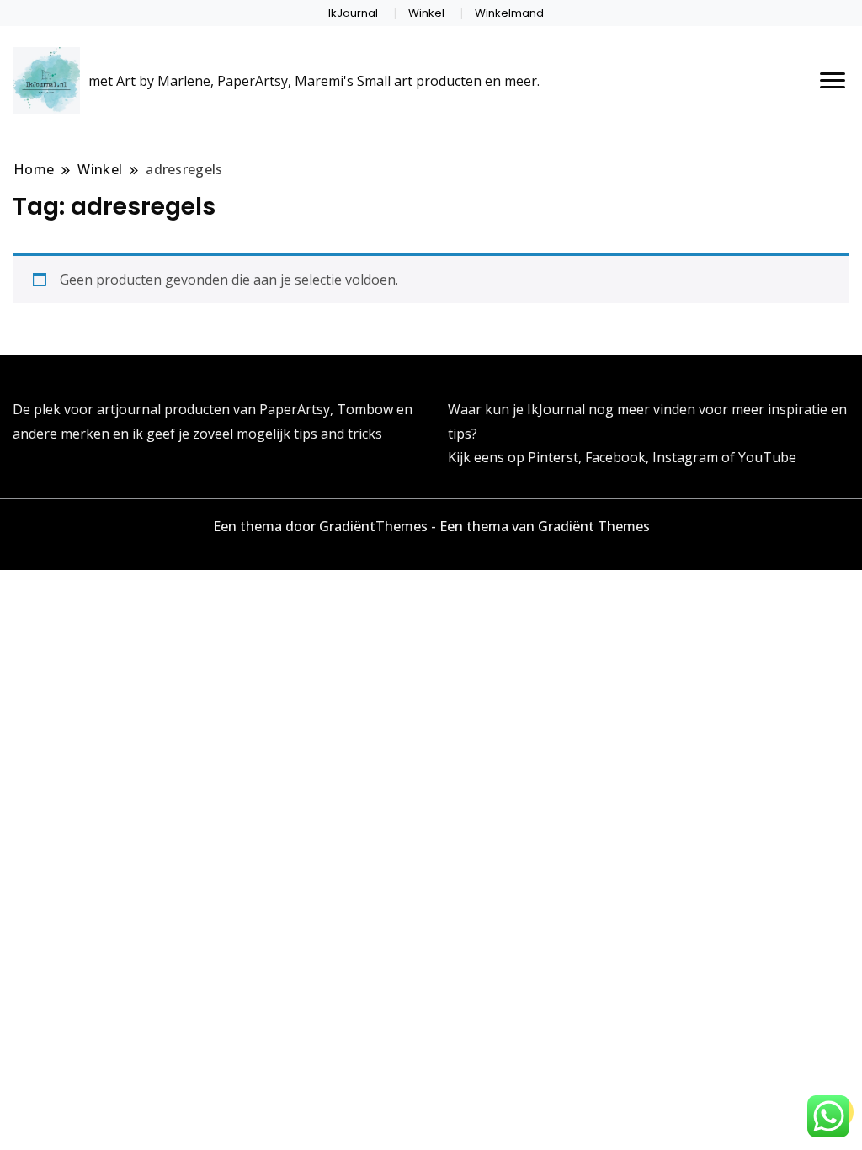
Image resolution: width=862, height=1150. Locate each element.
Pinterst (553, 457)
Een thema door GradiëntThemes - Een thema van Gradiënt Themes (431, 526)
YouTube (767, 457)
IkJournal (353, 13)
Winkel (426, 13)
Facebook (615, 457)
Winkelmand (509, 13)
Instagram (686, 457)
